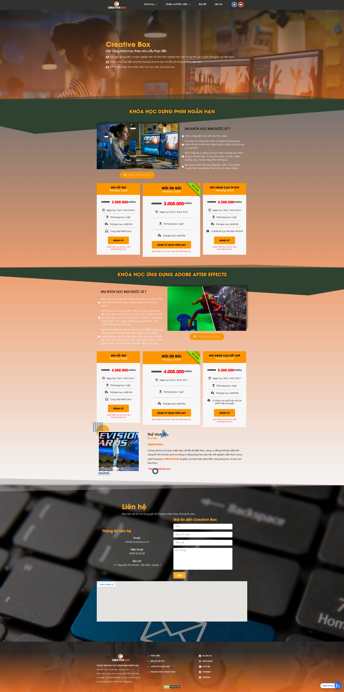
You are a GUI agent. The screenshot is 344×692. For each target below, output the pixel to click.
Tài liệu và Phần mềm (177, 4)
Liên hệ (218, 4)
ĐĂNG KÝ (118, 240)
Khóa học (149, 4)
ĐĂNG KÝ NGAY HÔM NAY (171, 244)
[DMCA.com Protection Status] (172, 687)
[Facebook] (234, 4)
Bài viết (202, 4)
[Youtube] (240, 4)
